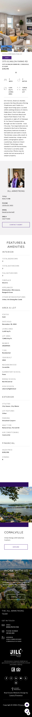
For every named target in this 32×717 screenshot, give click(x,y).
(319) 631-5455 (7, 205)
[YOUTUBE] (21, 678)
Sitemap (20, 664)
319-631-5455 (10, 633)
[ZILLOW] (16, 682)
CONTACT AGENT (16, 224)
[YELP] (25, 678)
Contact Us (16, 597)
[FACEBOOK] (6, 678)
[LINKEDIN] (16, 678)
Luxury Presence (16, 695)
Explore (16, 547)
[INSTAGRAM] (11, 678)
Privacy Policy (23, 705)
